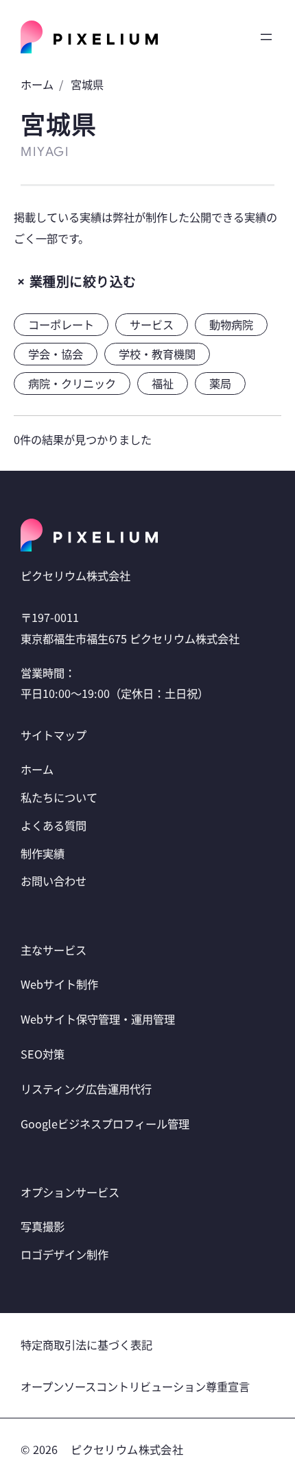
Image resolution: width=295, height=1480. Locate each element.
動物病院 (231, 324)
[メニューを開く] (266, 37)
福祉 (163, 383)
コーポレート (61, 324)
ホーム (37, 84)
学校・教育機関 (157, 354)
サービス (152, 324)
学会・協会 (55, 354)
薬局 (220, 383)
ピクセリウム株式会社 (127, 1449)
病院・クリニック (72, 383)
